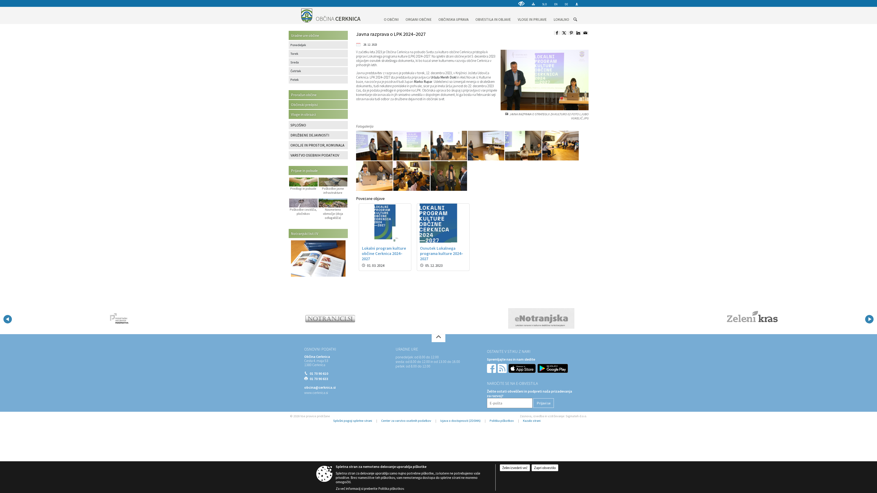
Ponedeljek (298, 45)
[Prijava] (576, 4)
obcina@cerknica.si (320, 387)
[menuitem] (391, 15)
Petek (295, 80)
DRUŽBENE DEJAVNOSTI (310, 135)
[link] (557, 33)
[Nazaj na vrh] (438, 338)
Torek (294, 54)
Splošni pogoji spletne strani (352, 421)
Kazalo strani (532, 421)
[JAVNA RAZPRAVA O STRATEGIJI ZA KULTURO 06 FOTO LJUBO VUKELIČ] (560, 145)
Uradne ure (407, 349)
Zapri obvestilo (545, 468)
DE (566, 4)
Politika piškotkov (502, 421)
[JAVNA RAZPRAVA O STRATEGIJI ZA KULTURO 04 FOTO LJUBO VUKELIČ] (486, 145)
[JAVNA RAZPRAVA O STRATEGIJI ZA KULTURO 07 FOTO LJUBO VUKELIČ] (374, 175)
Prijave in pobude (304, 170)
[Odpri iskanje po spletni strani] (575, 19)
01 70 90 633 (319, 378)
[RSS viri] (503, 368)
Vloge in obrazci (303, 114)
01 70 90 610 (319, 373)
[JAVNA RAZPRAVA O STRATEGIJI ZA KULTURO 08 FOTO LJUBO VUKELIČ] (412, 175)
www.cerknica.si (316, 392)
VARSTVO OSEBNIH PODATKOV (315, 155)
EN (555, 4)
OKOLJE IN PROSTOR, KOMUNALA (317, 145)
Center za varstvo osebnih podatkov (406, 421)
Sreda (295, 62)
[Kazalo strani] (533, 4)
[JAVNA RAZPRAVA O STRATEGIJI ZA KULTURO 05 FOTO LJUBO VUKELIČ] (523, 145)
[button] (7, 319)
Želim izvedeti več (515, 468)
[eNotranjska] (541, 318)
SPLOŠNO (298, 125)
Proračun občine (304, 94)
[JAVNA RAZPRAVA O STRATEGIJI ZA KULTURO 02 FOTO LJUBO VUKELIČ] (412, 145)
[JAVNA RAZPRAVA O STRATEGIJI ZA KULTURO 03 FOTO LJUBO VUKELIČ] (449, 145)
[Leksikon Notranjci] (330, 318)
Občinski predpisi (304, 104)
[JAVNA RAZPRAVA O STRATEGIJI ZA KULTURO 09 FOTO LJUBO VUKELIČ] (449, 175)
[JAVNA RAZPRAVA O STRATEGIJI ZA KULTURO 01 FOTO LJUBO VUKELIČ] (374, 145)
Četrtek (296, 71)
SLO (544, 4)
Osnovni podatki (320, 349)
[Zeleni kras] (752, 318)
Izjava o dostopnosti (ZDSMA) (460, 421)
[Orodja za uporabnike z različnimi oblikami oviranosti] (521, 3)
